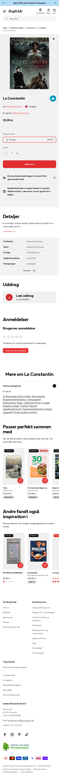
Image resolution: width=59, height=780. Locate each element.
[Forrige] (3, 3)
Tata (5, 488)
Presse (6, 622)
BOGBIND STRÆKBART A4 (14, 573)
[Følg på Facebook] (5, 734)
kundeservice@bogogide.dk (20, 720)
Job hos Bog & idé (11, 627)
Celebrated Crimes (20, 113)
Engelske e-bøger (11, 406)
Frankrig (24, 406)
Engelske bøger (17, 28)
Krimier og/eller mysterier (25, 412)
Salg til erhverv (39, 638)
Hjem (5, 28)
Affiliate (6, 612)
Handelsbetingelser (12, 685)
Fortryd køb (38, 653)
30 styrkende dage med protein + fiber (38, 488)
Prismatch (37, 625)
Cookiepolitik (9, 675)
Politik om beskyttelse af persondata (17, 769)
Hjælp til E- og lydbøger (43, 612)
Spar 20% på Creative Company (29, 3)
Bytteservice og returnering (40, 632)
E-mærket (7, 680)
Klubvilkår (7, 690)
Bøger (20, 402)
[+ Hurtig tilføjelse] (20, 480)
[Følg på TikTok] (27, 734)
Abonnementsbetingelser (14, 669)
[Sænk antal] (6, 153)
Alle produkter (38, 396)
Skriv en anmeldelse (15, 350)
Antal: (5, 147)
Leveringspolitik (27, 772)
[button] (8, 581)
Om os (6, 607)
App (34, 643)
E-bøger (42, 28)
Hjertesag (7, 617)
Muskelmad (32, 573)
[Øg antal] (17, 153)
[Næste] (55, 3)
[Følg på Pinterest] (19, 734)
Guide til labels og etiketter (40, 619)
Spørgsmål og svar (41, 607)
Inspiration (31, 28)
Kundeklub (37, 648)
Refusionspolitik (40, 769)
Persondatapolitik (11, 695)
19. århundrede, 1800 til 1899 (17, 396)
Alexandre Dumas (14, 106)
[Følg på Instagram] (12, 734)
